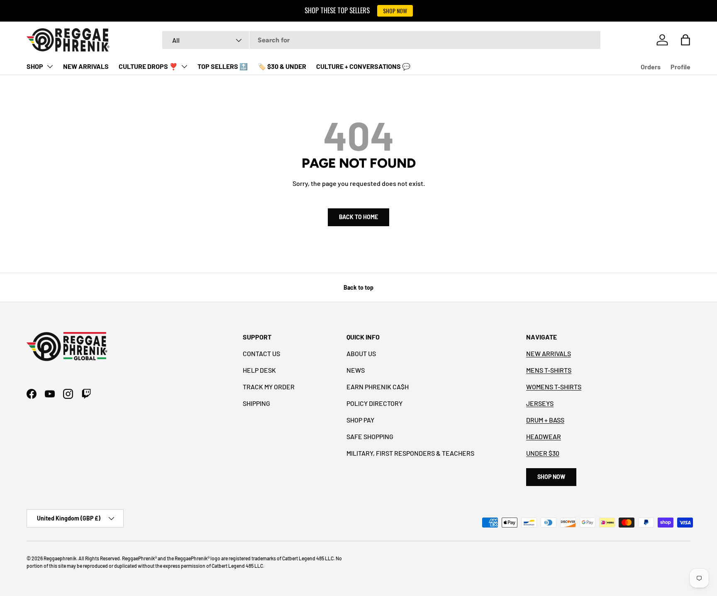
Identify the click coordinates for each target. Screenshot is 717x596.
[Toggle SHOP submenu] (50, 66)
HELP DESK (259, 370)
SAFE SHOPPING (369, 436)
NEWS (355, 370)
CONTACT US (261, 353)
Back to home (358, 216)
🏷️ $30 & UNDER (282, 66)
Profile (680, 67)
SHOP (35, 66)
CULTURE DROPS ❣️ (148, 66)
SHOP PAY (360, 420)
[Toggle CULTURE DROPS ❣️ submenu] (184, 66)
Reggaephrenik (60, 558)
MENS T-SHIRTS (548, 370)
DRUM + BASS (545, 420)
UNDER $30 (542, 453)
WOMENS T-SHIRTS (553, 387)
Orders (651, 67)
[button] (685, 40)
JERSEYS (540, 403)
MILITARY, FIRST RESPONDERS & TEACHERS (410, 453)
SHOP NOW (395, 10)
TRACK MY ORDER (269, 387)
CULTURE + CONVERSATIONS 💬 (363, 66)
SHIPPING (256, 403)
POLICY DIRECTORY (374, 403)
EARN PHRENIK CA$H (377, 387)
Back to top (358, 287)
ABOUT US (361, 353)
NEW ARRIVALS (86, 66)
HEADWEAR (543, 436)
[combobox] (381, 40)
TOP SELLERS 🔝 (223, 66)
